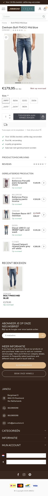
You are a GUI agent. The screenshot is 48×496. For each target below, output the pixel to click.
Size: (5, 95)
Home (4, 23)
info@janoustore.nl (16, 423)
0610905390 (13, 408)
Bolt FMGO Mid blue (19, 23)
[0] (45, 8)
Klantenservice (24, 365)
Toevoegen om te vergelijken (13, 130)
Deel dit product (33, 130)
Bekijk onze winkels (24, 373)
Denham (6, 30)
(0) (25, 30)
